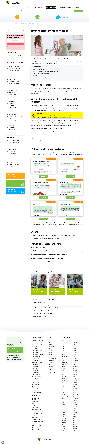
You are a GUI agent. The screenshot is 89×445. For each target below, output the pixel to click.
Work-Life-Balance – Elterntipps (15, 60)
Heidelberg (63, 416)
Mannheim (75, 370)
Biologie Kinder (35, 370)
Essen (62, 390)
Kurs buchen (51, 348)
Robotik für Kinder (35, 358)
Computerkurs (35, 360)
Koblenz (74, 344)
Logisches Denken (12, 88)
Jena (62, 424)
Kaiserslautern (64, 426)
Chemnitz (63, 368)
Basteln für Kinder (35, 382)
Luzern (74, 364)
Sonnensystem (11, 155)
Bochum (63, 358)
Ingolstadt (63, 420)
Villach (74, 416)
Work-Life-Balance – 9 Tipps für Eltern (57, 290)
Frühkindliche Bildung (65, 17)
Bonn (62, 360)
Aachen (62, 340)
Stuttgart (75, 408)
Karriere (50, 354)
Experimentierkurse (36, 364)
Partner (50, 356)
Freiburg (63, 394)
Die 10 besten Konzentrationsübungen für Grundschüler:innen (46, 305)
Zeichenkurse (34, 390)
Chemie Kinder (35, 366)
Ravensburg (75, 392)
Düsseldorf (63, 382)
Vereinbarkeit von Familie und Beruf (15, 63)
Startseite (8, 23)
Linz (74, 356)
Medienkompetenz (12, 107)
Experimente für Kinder (37, 374)
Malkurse (34, 386)
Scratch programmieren (37, 344)
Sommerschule (35, 423)
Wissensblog (69, 7)
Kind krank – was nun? (13, 66)
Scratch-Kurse (35, 346)
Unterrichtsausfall (52, 358)
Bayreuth (63, 348)
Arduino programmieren (37, 350)
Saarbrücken (75, 398)
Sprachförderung (24, 17)
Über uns (50, 350)
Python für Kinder (35, 342)
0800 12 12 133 (15, 349)
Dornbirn (63, 374)
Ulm (74, 414)
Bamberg (63, 344)
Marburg (75, 372)
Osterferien (11, 125)
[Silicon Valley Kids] (16, 2)
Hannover (63, 414)
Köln (74, 346)
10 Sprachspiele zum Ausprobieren (41, 73)
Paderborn (75, 384)
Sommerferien (11, 129)
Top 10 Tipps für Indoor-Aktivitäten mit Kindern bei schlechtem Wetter (48, 308)
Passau (74, 386)
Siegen (74, 402)
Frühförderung (11, 112)
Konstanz (75, 348)
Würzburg (75, 428)
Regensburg (75, 394)
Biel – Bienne (64, 356)
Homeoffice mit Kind (13, 58)
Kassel (62, 430)
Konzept (50, 352)
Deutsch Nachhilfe (35, 401)
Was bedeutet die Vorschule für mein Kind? (42, 313)
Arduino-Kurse (35, 352)
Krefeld (74, 350)
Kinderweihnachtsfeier (13, 114)
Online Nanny (35, 417)
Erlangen (63, 386)
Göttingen (63, 404)
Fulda (62, 398)
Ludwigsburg (75, 360)
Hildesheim (63, 418)
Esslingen (63, 388)
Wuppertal (75, 426)
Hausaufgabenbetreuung (37, 409)
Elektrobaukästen (35, 348)
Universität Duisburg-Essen (68, 117)
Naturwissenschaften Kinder (38, 362)
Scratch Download (12, 147)
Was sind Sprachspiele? (38, 69)
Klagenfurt (75, 342)
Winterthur (75, 424)
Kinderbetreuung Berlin (37, 413)
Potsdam (75, 390)
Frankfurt (63, 392)
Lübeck (74, 358)
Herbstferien (11, 131)
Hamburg (63, 412)
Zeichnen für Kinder (36, 388)
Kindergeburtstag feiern (37, 392)
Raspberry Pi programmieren (38, 354)
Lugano (74, 362)
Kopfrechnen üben (12, 99)
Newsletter (76, 7)
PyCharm (10, 144)
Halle (62, 410)
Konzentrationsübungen (14, 81)
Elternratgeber (23, 23)
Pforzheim (75, 388)
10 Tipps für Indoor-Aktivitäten (15, 55)
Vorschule (43, 17)
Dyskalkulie (11, 110)
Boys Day (10, 169)
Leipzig (74, 354)
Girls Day (10, 166)
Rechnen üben (11, 86)
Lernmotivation (12, 101)
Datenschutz (51, 360)
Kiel (74, 340)
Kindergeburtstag (33, 7)
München (75, 374)
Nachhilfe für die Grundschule (35, 399)
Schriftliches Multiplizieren (14, 140)
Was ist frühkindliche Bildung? (39, 316)
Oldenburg (75, 380)
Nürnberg (75, 378)
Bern (62, 352)
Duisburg (63, 380)
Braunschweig (64, 364)
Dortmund (63, 376)
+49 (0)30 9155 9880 (13, 357)
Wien (74, 420)
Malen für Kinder (35, 384)
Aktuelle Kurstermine (50, 7)
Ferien (10, 118)
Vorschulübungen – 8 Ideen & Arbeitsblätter (42, 310)
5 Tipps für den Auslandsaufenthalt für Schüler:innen (38, 291)
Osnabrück (75, 382)
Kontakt (50, 344)
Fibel (9, 96)
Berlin (62, 350)
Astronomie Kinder (36, 372)
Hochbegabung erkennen (14, 164)
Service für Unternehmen (37, 419)
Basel (62, 346)
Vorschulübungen (12, 79)
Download (43, 176)
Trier (74, 410)
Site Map (50, 362)
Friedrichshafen (64, 396)
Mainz (74, 368)
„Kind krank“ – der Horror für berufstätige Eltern (43, 299)
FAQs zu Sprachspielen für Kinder (40, 77)
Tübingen (75, 412)
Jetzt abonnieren (15, 43)
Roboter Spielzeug (12, 149)
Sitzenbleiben (11, 103)
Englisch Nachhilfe (36, 405)
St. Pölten (75, 406)
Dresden (63, 378)
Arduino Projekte (12, 151)
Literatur (35, 75)
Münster (74, 376)
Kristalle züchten (12, 153)
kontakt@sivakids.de (14, 359)
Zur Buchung (78, 11)
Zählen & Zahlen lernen (13, 83)
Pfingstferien (11, 127)
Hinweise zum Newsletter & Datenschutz (14, 46)
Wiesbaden (75, 422)
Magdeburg (75, 366)
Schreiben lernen (12, 94)
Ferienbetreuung (35, 429)
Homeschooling (35, 427)
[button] (2, 442)
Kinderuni (34, 415)
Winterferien (11, 123)
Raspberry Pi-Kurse (36, 356)
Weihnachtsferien (12, 121)
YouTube (42, 7)
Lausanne (75, 352)
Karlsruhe (63, 428)
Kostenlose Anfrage (52, 346)
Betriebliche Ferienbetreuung (38, 421)
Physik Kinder (34, 368)
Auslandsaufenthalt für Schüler (15, 116)
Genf (62, 400)
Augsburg (63, 342)
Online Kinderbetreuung (37, 425)
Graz (62, 406)
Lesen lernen (11, 92)
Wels (74, 418)
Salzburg (75, 400)
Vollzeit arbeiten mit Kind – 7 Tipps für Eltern (75, 291)
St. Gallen (75, 404)
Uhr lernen (11, 105)
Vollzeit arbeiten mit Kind (14, 68)
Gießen (62, 402)
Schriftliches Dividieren (13, 142)
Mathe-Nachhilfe (35, 411)
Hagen (62, 408)
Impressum (51, 366)
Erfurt (62, 384)
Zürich (74, 430)
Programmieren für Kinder (37, 340)
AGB (49, 364)
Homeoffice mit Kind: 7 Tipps (38, 302)
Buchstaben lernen (12, 90)
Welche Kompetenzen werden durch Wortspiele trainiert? (46, 71)
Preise (50, 342)
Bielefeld (63, 354)
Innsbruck (63, 422)
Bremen (63, 366)
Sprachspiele (11, 75)
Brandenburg (64, 362)
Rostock (74, 396)
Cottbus (63, 370)
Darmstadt (63, 372)
